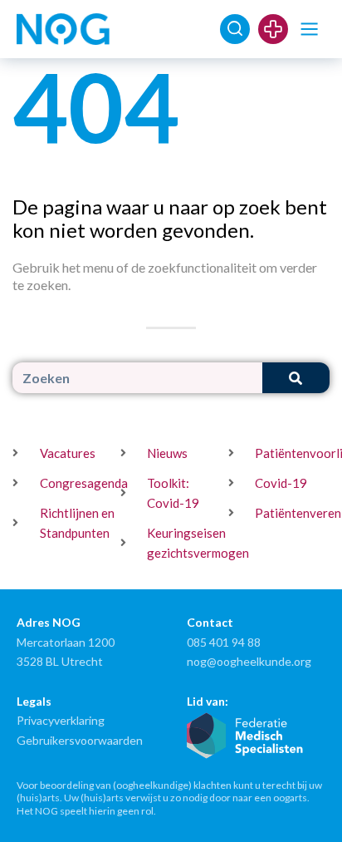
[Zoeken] (296, 377)
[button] (309, 29)
